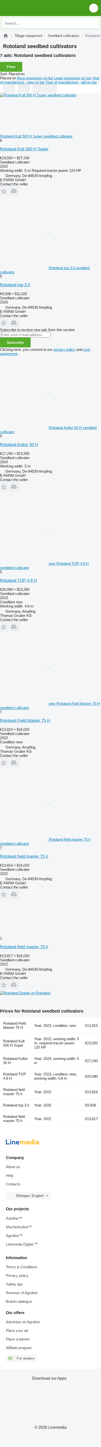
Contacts (13, 1184)
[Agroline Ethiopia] (32, 8)
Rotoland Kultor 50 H (19, 444)
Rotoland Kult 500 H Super (24, 149)
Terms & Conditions (21, 1267)
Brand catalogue (19, 1301)
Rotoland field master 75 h (24, 856)
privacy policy (64, 349)
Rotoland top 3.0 (15, 285)
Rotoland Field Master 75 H (25, 720)
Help (9, 1175)
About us (13, 1167)
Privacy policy (17, 1275)
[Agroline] (5, 36)
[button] (93, 8)
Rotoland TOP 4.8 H (18, 580)
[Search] (94, 23)
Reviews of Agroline (22, 1293)
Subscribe (15, 342)
